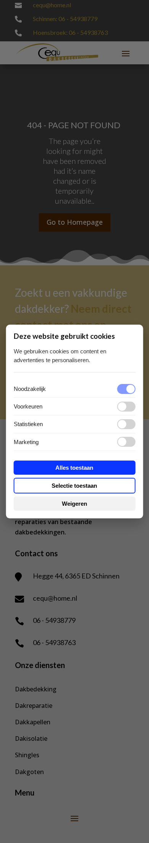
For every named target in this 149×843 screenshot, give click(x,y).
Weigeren (74, 503)
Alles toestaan (74, 467)
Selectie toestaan (74, 485)
